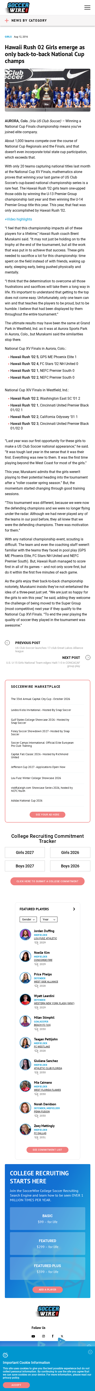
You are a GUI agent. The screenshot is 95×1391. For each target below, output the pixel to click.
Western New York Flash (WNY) (54, 1003)
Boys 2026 (70, 866)
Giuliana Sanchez (46, 1061)
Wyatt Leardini (44, 996)
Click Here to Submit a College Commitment (48, 881)
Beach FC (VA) (42, 1025)
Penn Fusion (42, 1111)
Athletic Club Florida (48, 1068)
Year (45, 919)
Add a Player (47, 1289)
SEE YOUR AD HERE (47, 814)
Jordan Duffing (44, 931)
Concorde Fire (43, 960)
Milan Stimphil (44, 1017)
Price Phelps (43, 974)
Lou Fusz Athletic (45, 938)
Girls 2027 (25, 852)
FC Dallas (40, 1133)
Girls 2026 (70, 852)
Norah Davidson (45, 1104)
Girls (8, 36)
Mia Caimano (43, 1082)
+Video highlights (18, 219)
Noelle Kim (42, 952)
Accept (16, 1385)
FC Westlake (42, 1046)
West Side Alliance (46, 981)
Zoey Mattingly (44, 1126)
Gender (26, 919)
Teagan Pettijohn (46, 1039)
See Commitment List (47, 1149)
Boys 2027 (25, 866)
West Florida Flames (47, 1090)
